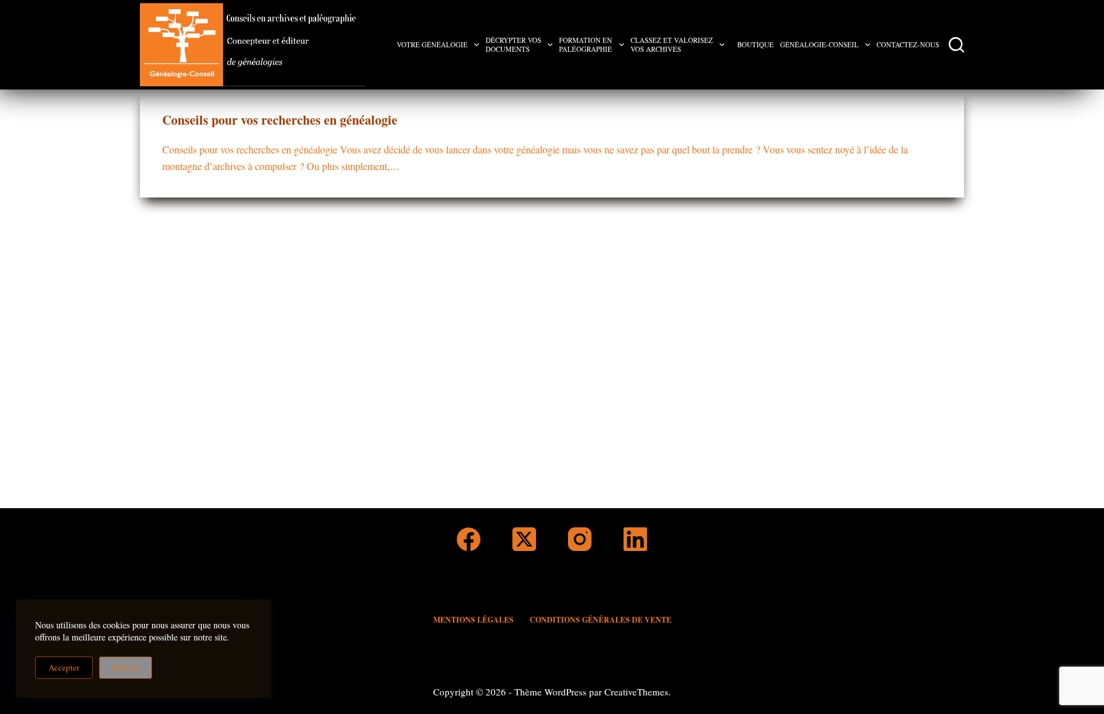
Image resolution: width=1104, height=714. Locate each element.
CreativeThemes (636, 691)
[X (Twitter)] (524, 539)
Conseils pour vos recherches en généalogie (279, 120)
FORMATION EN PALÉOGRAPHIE (585, 44)
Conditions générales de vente (600, 620)
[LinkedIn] (635, 539)
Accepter (64, 667)
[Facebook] (468, 539)
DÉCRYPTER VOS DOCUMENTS (513, 44)
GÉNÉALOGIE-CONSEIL (819, 44)
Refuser (125, 667)
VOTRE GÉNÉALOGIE (432, 44)
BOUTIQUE (755, 44)
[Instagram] (580, 539)
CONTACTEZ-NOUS (908, 44)
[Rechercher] (956, 44)
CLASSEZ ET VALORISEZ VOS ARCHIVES (672, 44)
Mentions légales (473, 620)
